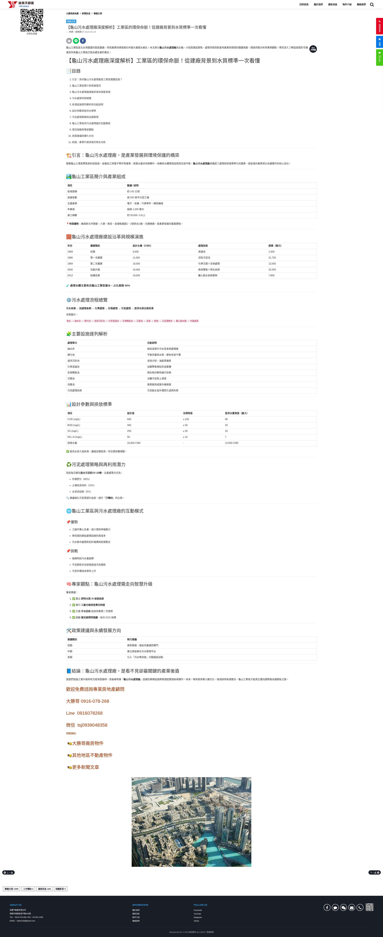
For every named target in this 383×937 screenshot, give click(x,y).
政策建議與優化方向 (83, 136)
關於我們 (318, 4)
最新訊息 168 (44, 889)
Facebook (198, 910)
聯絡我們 (361, 4)
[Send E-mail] (69, 41)
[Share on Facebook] (83, 41)
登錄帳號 (210, 932)
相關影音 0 (61, 889)
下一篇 (373, 873)
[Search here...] (372, 4)
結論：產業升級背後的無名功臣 (89, 142)
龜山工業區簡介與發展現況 (86, 85)
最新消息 (332, 4)
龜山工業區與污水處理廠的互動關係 (91, 123)
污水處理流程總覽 (81, 98)
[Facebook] (327, 907)
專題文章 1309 (11, 889)
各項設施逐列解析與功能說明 (87, 104)
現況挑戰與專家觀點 (83, 129)
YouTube (197, 914)
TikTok (196, 921)
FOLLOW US (200, 905)
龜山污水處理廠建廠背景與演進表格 (91, 92)
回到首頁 (304, 4)
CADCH (202, 932)
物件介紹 (347, 4)
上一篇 (9, 873)
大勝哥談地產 (72, 13)
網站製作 (192, 932)
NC (181, 932)
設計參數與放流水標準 (84, 111)
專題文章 (98, 13)
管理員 (78, 32)
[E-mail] (351, 907)
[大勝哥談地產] (20, 4)
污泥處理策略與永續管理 (85, 117)
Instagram (198, 917)
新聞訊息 (86, 13)
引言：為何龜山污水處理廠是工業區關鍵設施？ (97, 79)
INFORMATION (140, 905)
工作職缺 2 (28, 889)
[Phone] (360, 907)
